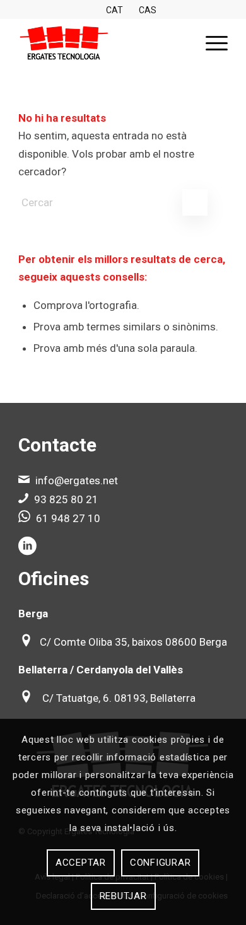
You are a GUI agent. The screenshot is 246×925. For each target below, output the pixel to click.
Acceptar (81, 862)
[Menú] (210, 43)
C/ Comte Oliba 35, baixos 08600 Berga (133, 642)
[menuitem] (210, 43)
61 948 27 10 (68, 518)
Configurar (160, 862)
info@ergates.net (76, 480)
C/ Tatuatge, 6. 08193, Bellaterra (119, 698)
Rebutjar (123, 896)
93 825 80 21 (66, 499)
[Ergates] (101, 43)
